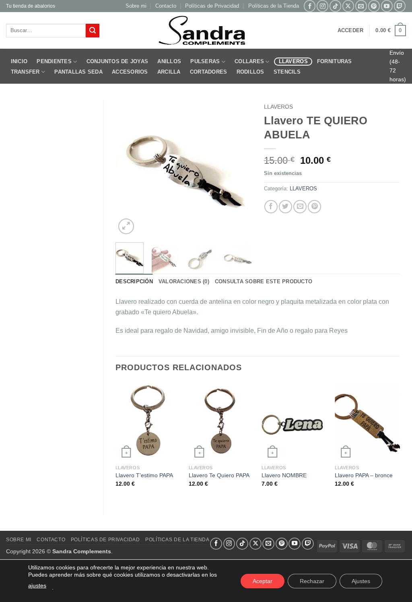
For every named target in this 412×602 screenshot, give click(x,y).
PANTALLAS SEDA (78, 72)
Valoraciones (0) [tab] (184, 281)
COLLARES (249, 61)
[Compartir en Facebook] (271, 206)
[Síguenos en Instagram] (322, 6)
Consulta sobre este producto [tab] (263, 281)
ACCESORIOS (130, 72)
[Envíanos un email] (361, 6)
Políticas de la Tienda (273, 6)
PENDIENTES (54, 61)
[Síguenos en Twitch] (400, 6)
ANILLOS (169, 61)
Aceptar (262, 581)
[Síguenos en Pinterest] (374, 6)
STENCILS (287, 72)
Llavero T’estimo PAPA (144, 475)
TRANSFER (25, 72)
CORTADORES (208, 72)
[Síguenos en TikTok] (335, 6)
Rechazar (312, 581)
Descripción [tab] (134, 281)
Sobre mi (136, 6)
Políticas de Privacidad (212, 6)
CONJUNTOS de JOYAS (117, 61)
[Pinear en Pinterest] (314, 206)
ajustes (37, 585)
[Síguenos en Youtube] (387, 6)
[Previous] (128, 168)
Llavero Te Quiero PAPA (219, 475)
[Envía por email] (300, 206)
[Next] (239, 168)
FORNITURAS (334, 61)
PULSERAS (205, 61)
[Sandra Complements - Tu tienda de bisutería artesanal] (206, 30)
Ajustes (361, 581)
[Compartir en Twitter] (285, 206)
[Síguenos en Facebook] (309, 6)
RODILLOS (250, 72)
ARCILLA (169, 72)
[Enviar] (92, 30)
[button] (351, 31)
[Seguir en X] (348, 6)
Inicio (19, 61)
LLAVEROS (293, 61)
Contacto (165, 6)
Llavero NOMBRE (284, 475)
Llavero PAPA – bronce (364, 475)
